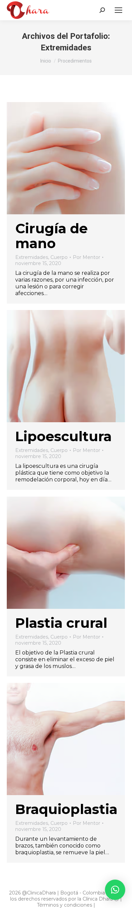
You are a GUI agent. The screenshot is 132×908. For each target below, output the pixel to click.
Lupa (56, 158)
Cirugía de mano (51, 236)
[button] (115, 890)
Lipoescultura (63, 436)
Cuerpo (59, 257)
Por (86, 257)
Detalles (75, 158)
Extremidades (31, 257)
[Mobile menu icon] (118, 10)
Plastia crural (61, 623)
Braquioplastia (66, 809)
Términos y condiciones (64, 905)
